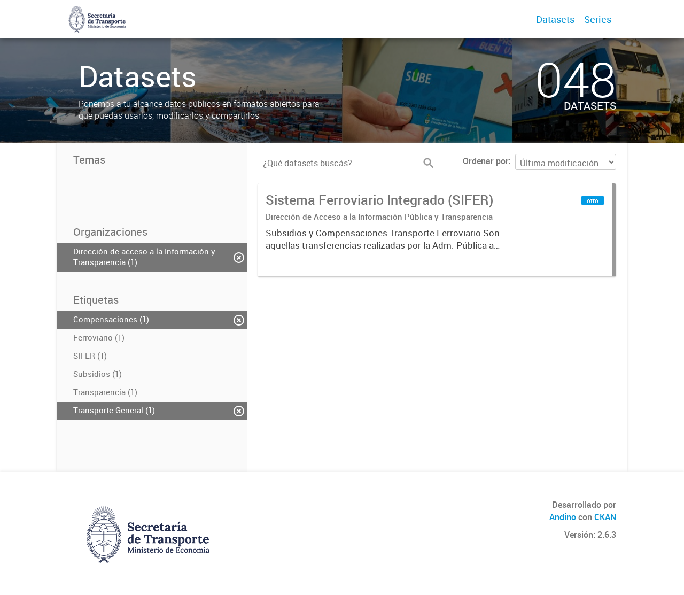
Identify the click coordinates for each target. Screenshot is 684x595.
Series (597, 19)
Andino (562, 517)
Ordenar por (485, 161)
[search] (428, 163)
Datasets (555, 19)
